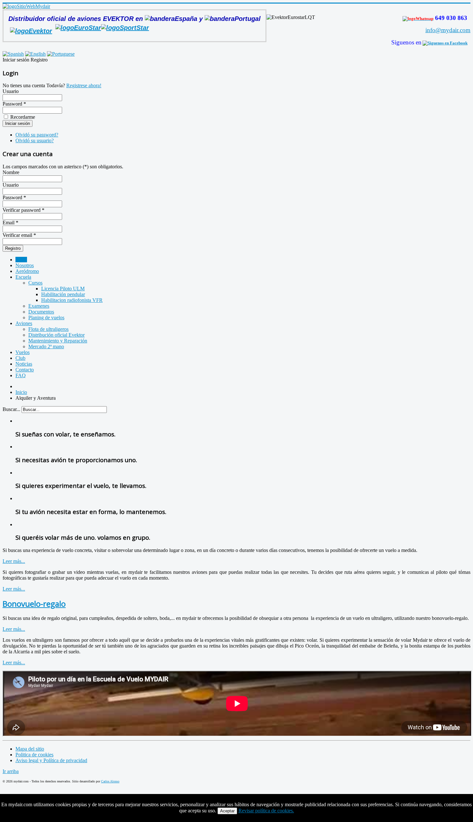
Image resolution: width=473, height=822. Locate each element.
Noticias (23, 364)
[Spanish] (13, 54)
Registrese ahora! (83, 85)
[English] (35, 54)
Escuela (23, 277)
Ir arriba (11, 771)
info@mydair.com (447, 30)
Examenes (38, 306)
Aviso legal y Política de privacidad (51, 760)
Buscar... (11, 409)
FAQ (20, 375)
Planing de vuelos (46, 317)
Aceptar (227, 810)
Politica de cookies (34, 754)
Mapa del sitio (29, 749)
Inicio (21, 259)
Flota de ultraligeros (48, 329)
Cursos (35, 282)
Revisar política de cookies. (266, 810)
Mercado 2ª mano (46, 346)
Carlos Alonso (110, 781)
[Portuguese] (61, 54)
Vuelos (22, 352)
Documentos (41, 311)
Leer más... (14, 561)
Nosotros (24, 265)
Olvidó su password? (36, 134)
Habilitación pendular (63, 294)
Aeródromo (27, 271)
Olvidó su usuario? (34, 140)
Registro (13, 248)
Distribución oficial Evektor (56, 335)
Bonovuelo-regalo (34, 603)
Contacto (24, 369)
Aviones (23, 323)
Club (20, 358)
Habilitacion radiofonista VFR (72, 300)
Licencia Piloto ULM (63, 288)
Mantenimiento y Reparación (57, 340)
